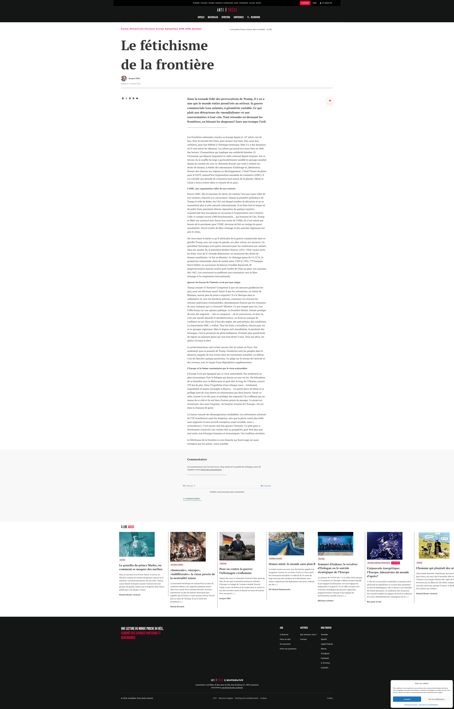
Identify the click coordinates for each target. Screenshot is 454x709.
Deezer (324, 648)
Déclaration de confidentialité (428, 704)
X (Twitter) (325, 663)
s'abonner (305, 3)
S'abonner (284, 634)
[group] (143, 564)
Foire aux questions (288, 648)
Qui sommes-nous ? (308, 634)
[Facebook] (123, 98)
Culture (252, 3)
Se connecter (285, 644)
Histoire (211, 3)
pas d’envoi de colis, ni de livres (232, 687)
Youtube (324, 634)
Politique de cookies (410, 704)
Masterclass (213, 17)
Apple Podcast (327, 644)
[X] (126, 98)
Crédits (330, 698)
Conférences (239, 17)
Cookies (263, 698)
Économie (196, 3)
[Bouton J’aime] (330, 101)
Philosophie (243, 3)
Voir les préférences (436, 699)
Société (258, 3)
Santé (236, 3)
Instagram (325, 653)
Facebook (325, 658)
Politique (204, 3)
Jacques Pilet (134, 78)
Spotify (324, 639)
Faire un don (285, 639)
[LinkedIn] (130, 98)
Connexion (267, 486)
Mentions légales (226, 698)
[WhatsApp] (133, 98)
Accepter (407, 699)
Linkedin (324, 667)
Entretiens (226, 17)
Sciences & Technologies (224, 3)
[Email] (137, 98)
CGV (215, 698)
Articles (201, 17)
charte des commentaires (211, 469)
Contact (303, 639)
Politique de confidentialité (246, 698)
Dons (314, 3)
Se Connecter (327, 3)
